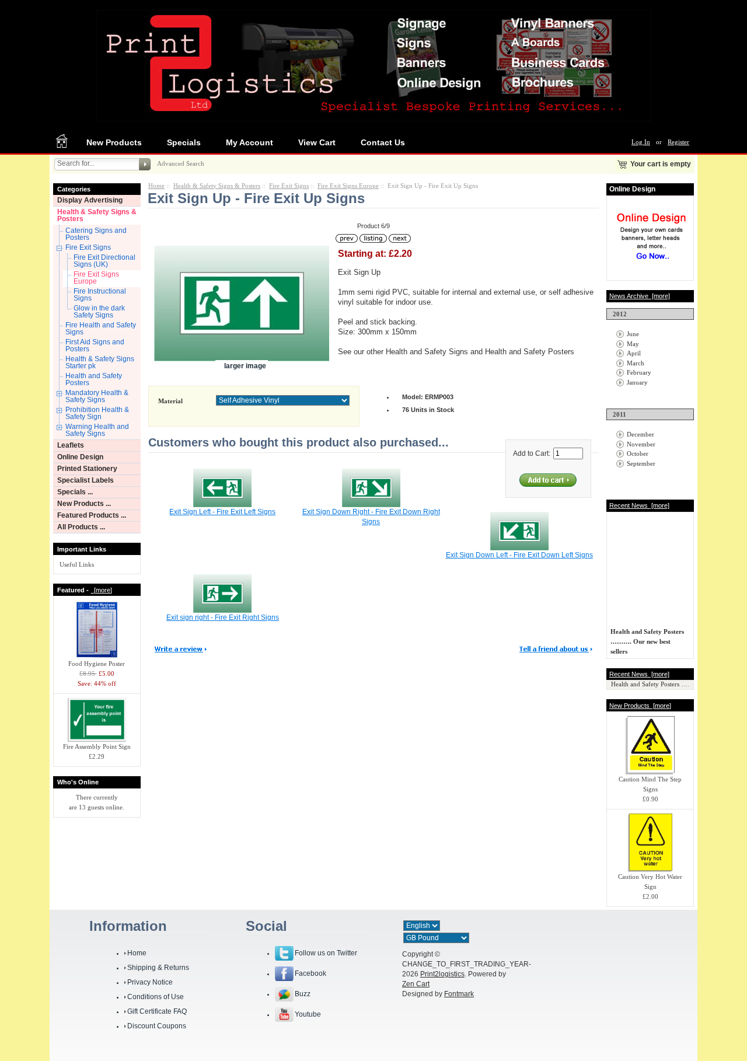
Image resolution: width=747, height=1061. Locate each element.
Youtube (308, 1014)
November (641, 444)
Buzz (302, 993)
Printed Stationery (87, 468)
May (633, 343)
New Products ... (84, 503)
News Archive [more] (639, 295)
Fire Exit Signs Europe (96, 278)
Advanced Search (180, 163)
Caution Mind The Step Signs (650, 784)
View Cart (317, 142)
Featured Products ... (91, 515)
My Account (249, 142)
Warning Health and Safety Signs (97, 430)
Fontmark (459, 993)
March (635, 363)
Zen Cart (416, 983)
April (634, 353)
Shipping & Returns (158, 967)
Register (678, 141)
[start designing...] (651, 263)
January (637, 382)
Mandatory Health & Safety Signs (96, 396)
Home (156, 185)
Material (170, 400)
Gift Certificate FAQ (157, 1011)
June (633, 333)
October (637, 453)
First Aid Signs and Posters (94, 345)
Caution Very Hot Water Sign (650, 881)
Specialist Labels (85, 480)
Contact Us (383, 142)
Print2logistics (442, 974)
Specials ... (75, 491)
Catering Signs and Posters (96, 234)
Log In (640, 141)
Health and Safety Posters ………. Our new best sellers (647, 639)
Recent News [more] (639, 505)
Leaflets (70, 445)
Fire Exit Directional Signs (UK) (104, 261)
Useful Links (77, 564)
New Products (114, 142)
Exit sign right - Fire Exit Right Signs (222, 617)
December (640, 434)
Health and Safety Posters (93, 379)
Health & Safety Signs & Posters (97, 215)
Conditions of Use (155, 996)
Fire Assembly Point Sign (97, 746)
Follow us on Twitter (326, 953)
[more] (101, 590)
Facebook (310, 973)
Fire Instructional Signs (100, 295)
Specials (184, 142)
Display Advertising (90, 200)
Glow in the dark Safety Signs (99, 312)
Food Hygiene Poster (96, 663)
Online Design (80, 456)
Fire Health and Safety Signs (100, 329)
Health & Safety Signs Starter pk (99, 362)
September (641, 463)
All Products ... (81, 526)
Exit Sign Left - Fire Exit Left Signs (222, 512)
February (639, 372)
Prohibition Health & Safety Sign (97, 413)
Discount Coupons (156, 1025)
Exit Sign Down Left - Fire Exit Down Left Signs (519, 555)
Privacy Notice (150, 982)
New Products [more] (640, 705)
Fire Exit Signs (88, 247)
